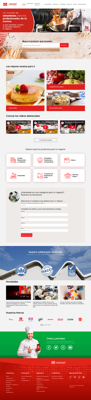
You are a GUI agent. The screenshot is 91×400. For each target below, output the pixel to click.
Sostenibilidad (25, 380)
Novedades (48, 4)
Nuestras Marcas (10, 380)
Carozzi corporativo (26, 376)
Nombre (23, 211)
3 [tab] (49, 31)
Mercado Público (40, 391)
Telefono (23, 223)
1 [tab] (42, 31)
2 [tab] (45, 31)
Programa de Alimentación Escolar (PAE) (41, 387)
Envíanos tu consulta (57, 376)
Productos (55, 4)
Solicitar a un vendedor (58, 378)
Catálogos (63, 4)
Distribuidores (82, 4)
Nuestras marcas (37, 4)
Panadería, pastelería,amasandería (42, 379)
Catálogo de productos (43, 50)
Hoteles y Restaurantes (42, 376)
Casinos (38, 382)
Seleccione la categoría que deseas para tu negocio (33, 203)
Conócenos (30, 3)
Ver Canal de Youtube (45, 140)
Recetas (69, 4)
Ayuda (75, 4)
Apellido (23, 217)
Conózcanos (9, 378)
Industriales (39, 384)
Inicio (24, 4)
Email (22, 228)
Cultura (23, 378)
